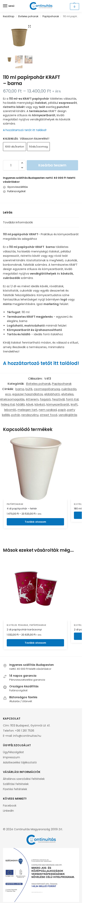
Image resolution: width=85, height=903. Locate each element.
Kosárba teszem (52, 165)
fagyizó (45, 399)
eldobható (52, 394)
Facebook (9, 806)
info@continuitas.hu (27, 736)
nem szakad (48, 410)
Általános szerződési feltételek (24, 779)
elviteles (67, 394)
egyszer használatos (27, 394)
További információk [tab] (18, 222)
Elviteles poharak (28, 16)
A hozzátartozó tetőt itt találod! (24, 130)
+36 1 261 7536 (24, 731)
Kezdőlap (8, 16)
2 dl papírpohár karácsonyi (24, 629)
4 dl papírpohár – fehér (22, 508)
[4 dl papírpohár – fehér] (35, 468)
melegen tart (27, 410)
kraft (74, 404)
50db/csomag (38, 146)
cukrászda (68, 389)
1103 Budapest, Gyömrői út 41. (30, 725)
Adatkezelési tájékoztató (20, 762)
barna (19, 389)
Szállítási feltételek (16, 784)
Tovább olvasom (35, 521)
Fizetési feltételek (15, 789)
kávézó (40, 404)
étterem (32, 399)
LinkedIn (8, 811)
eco (8, 394)
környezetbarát (57, 404)
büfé (29, 389)
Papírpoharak (50, 16)
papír (62, 410)
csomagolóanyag (47, 389)
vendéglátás (68, 415)
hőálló (20, 404)
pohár (15, 415)
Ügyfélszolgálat (13, 752)
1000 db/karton (14, 146)
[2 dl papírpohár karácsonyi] (35, 589)
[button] (74, 6)
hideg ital (8, 404)
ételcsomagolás (12, 399)
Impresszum (11, 757)
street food (48, 415)
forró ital (72, 399)
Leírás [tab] (7, 212)
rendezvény (30, 415)
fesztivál (58, 399)
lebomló (10, 410)
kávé (29, 404)
